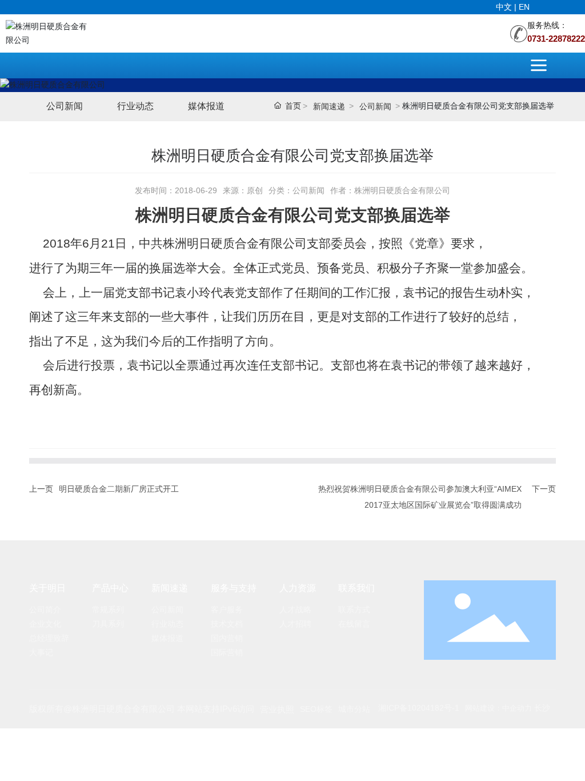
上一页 (41, 488)
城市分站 (354, 709)
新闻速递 (329, 106)
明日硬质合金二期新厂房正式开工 (119, 488)
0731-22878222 (556, 38)
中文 (505, 6)
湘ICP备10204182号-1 (418, 707)
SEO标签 (316, 709)
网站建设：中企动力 (498, 708)
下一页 (544, 488)
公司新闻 (64, 106)
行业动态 (135, 106)
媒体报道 (206, 106)
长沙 (542, 707)
